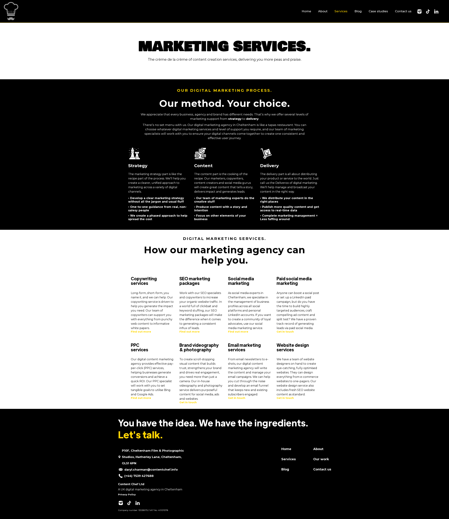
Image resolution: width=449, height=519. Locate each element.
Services (340, 11)
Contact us (403, 11)
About (322, 11)
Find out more (141, 331)
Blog (358, 11)
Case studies (378, 11)
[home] (10, 11)
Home (306, 11)
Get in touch (285, 331)
